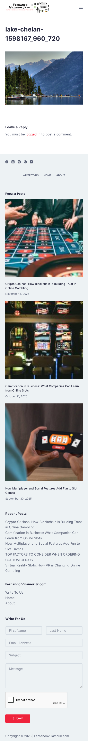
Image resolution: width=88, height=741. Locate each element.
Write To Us (31, 175)
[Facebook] (6, 161)
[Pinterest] (25, 161)
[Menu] (81, 7)
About (60, 175)
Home (47, 175)
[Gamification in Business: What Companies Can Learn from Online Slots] (44, 340)
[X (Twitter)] (13, 161)
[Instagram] (19, 161)
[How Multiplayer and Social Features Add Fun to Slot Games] (44, 442)
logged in (33, 134)
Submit (17, 718)
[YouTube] (31, 161)
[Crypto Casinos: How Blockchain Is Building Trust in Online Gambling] (44, 238)
